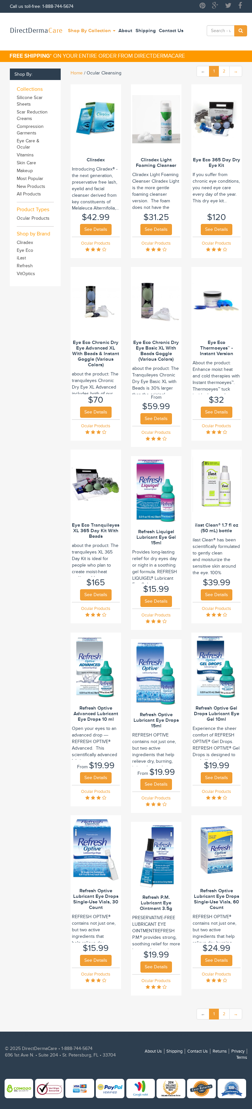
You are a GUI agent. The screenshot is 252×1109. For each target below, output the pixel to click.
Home (77, 73)
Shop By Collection (90, 31)
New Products (31, 186)
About (125, 31)
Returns (220, 1051)
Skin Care (26, 163)
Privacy (237, 1051)
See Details (95, 229)
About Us (153, 1051)
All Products (29, 194)
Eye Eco (25, 250)
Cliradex (25, 242)
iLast (21, 258)
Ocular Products (33, 218)
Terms (241, 1057)
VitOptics (26, 273)
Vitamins (25, 155)
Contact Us (171, 31)
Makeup (25, 170)
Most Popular (30, 178)
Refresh (25, 266)
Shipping (146, 31)
